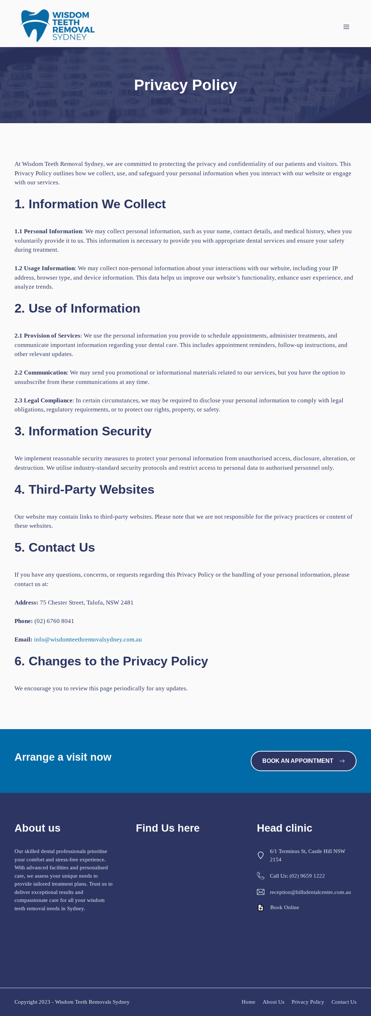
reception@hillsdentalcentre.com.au (310, 892)
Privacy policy (308, 1002)
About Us (273, 1002)
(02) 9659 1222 (307, 876)
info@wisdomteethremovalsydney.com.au (88, 639)
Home (248, 1002)
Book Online (284, 907)
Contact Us (344, 1002)
